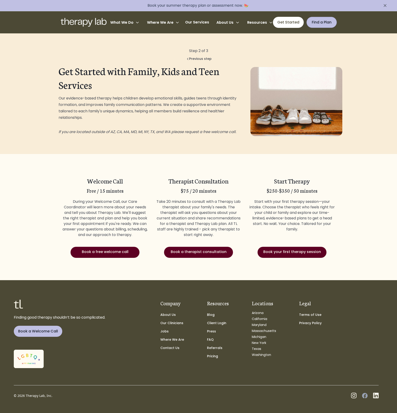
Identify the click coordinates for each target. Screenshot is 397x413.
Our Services (197, 22)
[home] (84, 22)
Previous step (200, 58)
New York (259, 342)
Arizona (258, 313)
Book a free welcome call (105, 251)
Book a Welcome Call (38, 331)
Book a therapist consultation (199, 251)
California (259, 319)
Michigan (259, 336)
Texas (256, 348)
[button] (125, 23)
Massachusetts (264, 331)
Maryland (259, 325)
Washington (261, 354)
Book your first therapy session (292, 251)
